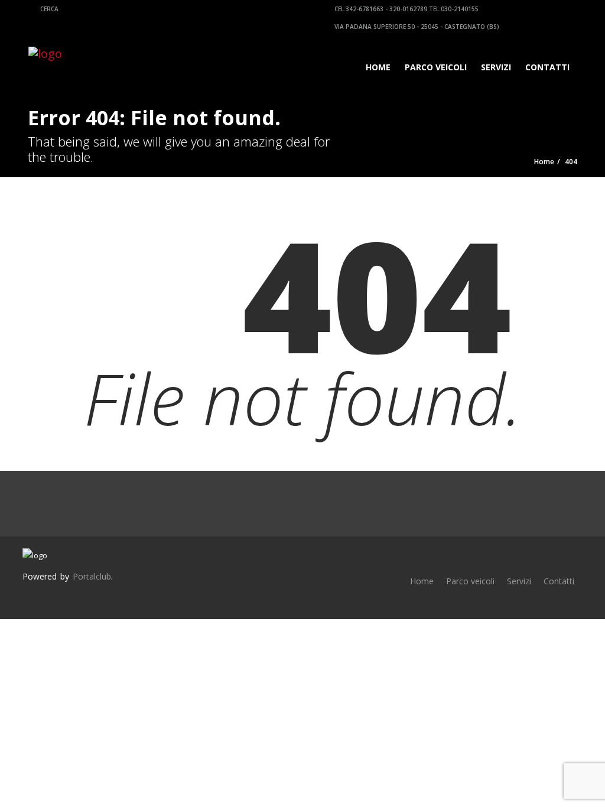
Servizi (496, 67)
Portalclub (92, 576)
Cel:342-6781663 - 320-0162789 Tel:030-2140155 (406, 9)
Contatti (547, 67)
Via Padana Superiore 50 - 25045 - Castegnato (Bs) (416, 26)
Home (378, 67)
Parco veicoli (436, 67)
